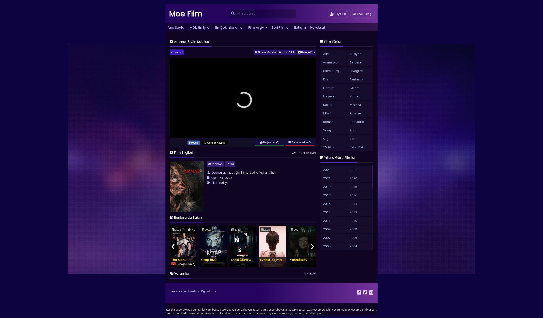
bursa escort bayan (224, 309)
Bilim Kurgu (331, 71)
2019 (327, 186)
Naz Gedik (250, 172)
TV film (328, 147)
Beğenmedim (299, 142)
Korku (230, 164)
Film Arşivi (256, 27)
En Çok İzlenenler (229, 27)
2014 (353, 203)
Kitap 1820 (209, 259)
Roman (328, 122)
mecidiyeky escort (315, 313)
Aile (326, 54)
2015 (327, 203)
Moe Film (186, 13)
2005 (327, 246)
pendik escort (368, 309)
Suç (325, 138)
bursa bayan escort (248, 309)
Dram (327, 79)
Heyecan (329, 96)
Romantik (357, 122)
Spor (353, 130)
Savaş (327, 130)
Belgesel (356, 62)
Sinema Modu (266, 52)
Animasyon (331, 62)
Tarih (353, 138)
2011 (327, 220)
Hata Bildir (288, 52)
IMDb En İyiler (200, 27)
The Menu (178, 259)
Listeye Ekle (308, 52)
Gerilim (328, 88)
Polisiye (355, 113)
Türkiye (223, 183)
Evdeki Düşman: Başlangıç (280, 259)
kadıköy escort (190, 313)
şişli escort (296, 313)
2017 (327, 195)
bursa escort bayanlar (274, 309)
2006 (353, 237)
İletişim (300, 27)
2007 (327, 237)
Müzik (327, 113)
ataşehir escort (174, 309)
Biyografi (356, 71)
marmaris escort (246, 313)
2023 (327, 169)
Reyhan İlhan (267, 172)
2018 (353, 186)
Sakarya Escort (297, 309)
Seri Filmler (281, 27)
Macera (355, 105)
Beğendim (269, 142)
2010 (353, 220)
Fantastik (356, 79)
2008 (353, 229)
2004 (353, 246)
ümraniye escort (210, 313)
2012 (353, 212)
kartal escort (173, 313)
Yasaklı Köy (298, 259)
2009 (327, 229)
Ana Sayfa (176, 27)
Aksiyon (355, 54)
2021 (327, 178)
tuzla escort (314, 309)
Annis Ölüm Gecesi (245, 259)
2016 (353, 195)
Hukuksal (317, 27)
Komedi (355, 96)
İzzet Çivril (235, 172)
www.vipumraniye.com (197, 309)
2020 (353, 178)
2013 (327, 212)
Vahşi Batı (357, 147)
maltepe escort (350, 309)
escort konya (265, 313)
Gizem (354, 88)
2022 (228, 178)
